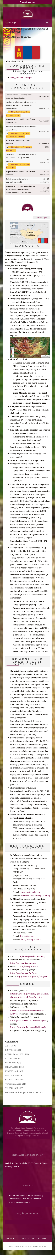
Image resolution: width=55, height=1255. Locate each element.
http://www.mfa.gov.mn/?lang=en (31, 976)
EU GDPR (42, 1238)
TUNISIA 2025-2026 (14, 1088)
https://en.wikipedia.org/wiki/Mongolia (28, 1020)
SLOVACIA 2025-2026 (15, 1079)
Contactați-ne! (27, 1238)
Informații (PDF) (42, 218)
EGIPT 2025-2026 (13, 1050)
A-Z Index (10, 1238)
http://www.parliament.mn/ (23, 963)
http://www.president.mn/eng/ (31, 956)
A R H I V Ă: (10, 1046)
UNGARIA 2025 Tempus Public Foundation (24, 1092)
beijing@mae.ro (27, 936)
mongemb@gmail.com (30, 892)
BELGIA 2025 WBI (13, 1058)
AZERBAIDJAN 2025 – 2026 (17, 1054)
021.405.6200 (24, 1198)
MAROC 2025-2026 (13, 1075)
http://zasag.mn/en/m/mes (23, 973)
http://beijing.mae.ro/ (31, 939)
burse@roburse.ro (23, 1202)
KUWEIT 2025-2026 (14, 1071)
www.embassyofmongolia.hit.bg (35, 895)
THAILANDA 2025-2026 (15, 1084)
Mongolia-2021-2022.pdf (21, 77)
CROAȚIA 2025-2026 (14, 1067)
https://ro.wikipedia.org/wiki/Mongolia (28, 1027)
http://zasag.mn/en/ (28, 966)
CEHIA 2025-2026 (13, 1062)
